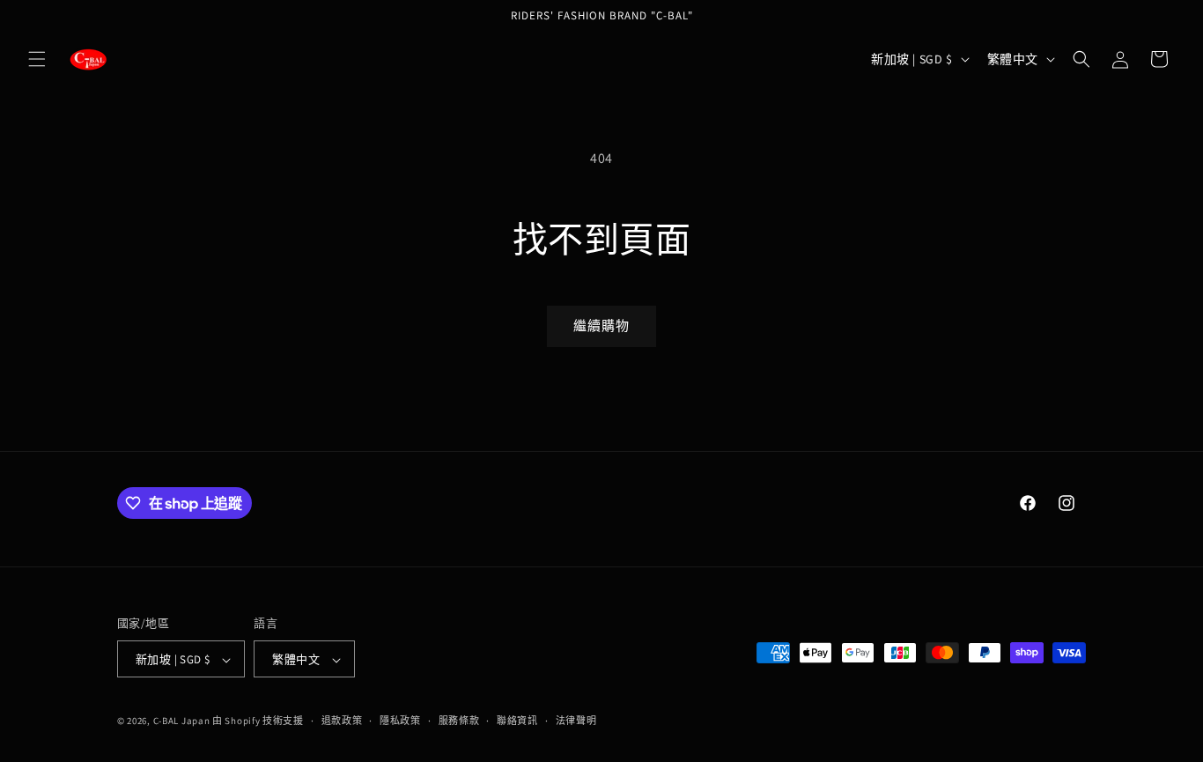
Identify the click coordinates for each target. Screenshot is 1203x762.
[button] (37, 59)
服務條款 (459, 720)
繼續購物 (601, 325)
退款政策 (342, 720)
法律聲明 (576, 720)
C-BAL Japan (181, 721)
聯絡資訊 (517, 720)
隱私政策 (400, 720)
